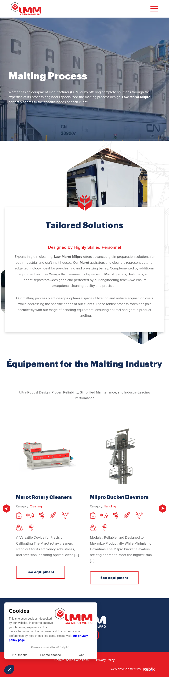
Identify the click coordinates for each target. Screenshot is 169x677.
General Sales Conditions (71, 660)
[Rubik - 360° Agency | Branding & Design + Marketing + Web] (149, 669)
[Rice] (19, 527)
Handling (110, 506)
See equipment (40, 572)
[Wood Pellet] (31, 527)
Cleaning (36, 506)
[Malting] (53, 516)
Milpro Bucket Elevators (119, 497)
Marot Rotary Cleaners (44, 497)
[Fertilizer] (30, 516)
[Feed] (19, 516)
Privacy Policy (105, 660)
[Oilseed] (65, 516)
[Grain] (41, 516)
